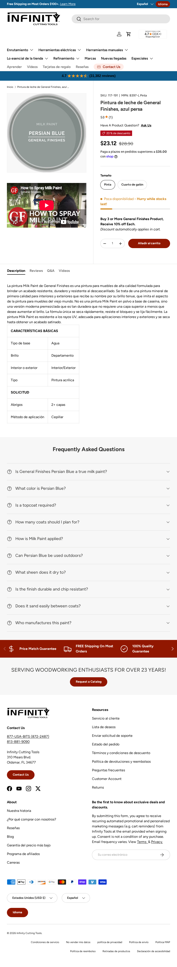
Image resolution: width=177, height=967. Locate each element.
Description (16, 271)
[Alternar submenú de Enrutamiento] (31, 49)
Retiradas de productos (116, 951)
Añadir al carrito (149, 243)
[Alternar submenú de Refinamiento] (77, 58)
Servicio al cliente (106, 718)
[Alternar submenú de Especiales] (151, 58)
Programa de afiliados (23, 854)
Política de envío (139, 942)
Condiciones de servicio (45, 942)
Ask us (146, 125)
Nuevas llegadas (113, 58)
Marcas (90, 58)
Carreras (13, 862)
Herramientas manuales (104, 50)
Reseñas (82, 67)
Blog (10, 837)
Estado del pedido (105, 744)
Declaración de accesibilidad (153, 951)
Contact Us (21, 774)
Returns (98, 787)
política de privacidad (109, 942)
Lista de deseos (103, 727)
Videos (64, 271)
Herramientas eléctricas (57, 50)
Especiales (139, 58)
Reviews (36, 271)
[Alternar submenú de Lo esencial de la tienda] (46, 58)
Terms (142, 842)
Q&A (50, 271)
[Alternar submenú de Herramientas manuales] (126, 49)
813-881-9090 (18, 742)
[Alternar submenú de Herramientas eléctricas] (79, 49)
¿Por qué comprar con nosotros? (31, 819)
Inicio (10, 86)
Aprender (14, 67)
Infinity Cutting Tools (29, 933)
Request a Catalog (88, 682)
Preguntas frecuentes (108, 770)
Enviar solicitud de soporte (112, 736)
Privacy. (157, 842)
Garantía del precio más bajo (29, 845)
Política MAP (162, 942)
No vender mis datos (78, 942)
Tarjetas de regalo (57, 67)
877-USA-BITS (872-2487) (28, 736)
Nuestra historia (19, 811)
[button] (128, 34)
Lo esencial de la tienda (25, 58)
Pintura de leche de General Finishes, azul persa (43, 86)
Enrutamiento (17, 50)
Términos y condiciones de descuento (121, 753)
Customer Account (107, 779)
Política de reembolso (83, 951)
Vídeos (32, 67)
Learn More (68, 4)
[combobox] (121, 18)
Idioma (163, 4)
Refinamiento (63, 58)
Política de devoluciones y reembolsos (121, 761)
